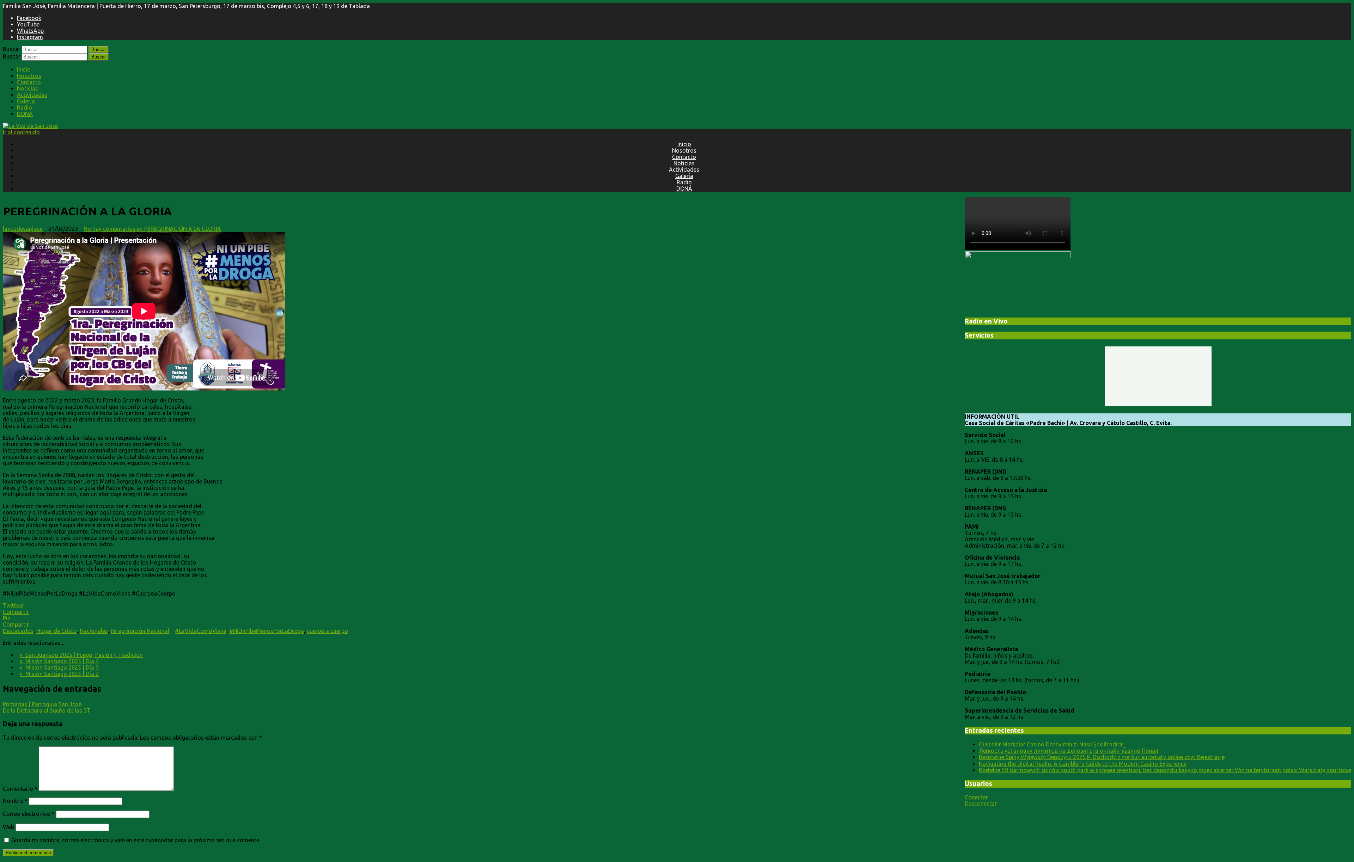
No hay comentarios (152, 229)
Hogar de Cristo (56, 631)
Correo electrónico (29, 814)
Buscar (11, 49)
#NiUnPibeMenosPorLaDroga (266, 631)
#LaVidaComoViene (200, 631)
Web (8, 827)
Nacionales (94, 631)
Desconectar (981, 803)
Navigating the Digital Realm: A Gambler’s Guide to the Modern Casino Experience (1083, 764)
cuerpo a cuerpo (327, 631)
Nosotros (29, 76)
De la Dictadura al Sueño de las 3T (47, 710)
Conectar (976, 797)
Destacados (18, 631)
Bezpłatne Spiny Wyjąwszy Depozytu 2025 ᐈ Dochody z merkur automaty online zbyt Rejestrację (1102, 757)
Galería (26, 101)
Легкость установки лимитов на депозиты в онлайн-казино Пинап (1068, 750)
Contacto (29, 82)
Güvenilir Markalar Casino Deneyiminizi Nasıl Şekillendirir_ (1052, 744)
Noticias (27, 88)
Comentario (20, 789)
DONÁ (25, 114)
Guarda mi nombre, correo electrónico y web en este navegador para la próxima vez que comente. (135, 840)
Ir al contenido (21, 132)
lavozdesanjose (23, 229)
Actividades (32, 95)
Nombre (15, 801)
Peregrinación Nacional (140, 631)
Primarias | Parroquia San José (42, 704)
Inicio (24, 69)
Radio (24, 107)
